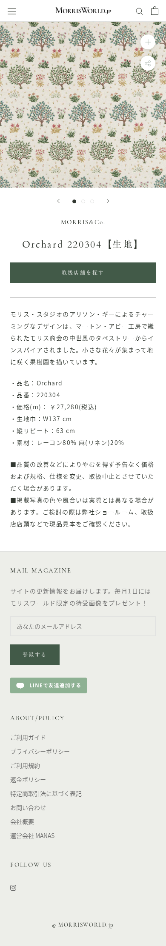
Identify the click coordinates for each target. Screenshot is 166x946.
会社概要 (22, 821)
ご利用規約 (25, 765)
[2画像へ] (83, 201)
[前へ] (58, 201)
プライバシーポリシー (40, 751)
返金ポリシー (28, 779)
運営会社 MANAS (32, 835)
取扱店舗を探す (83, 273)
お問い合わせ (28, 807)
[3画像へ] (92, 201)
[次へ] (108, 201)
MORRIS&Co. (83, 222)
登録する (35, 655)
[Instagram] (13, 887)
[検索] (139, 10)
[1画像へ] (74, 201)
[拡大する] (147, 41)
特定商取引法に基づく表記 (46, 793)
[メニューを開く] (12, 10)
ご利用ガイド (28, 737)
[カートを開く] (154, 10)
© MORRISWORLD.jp (83, 925)
